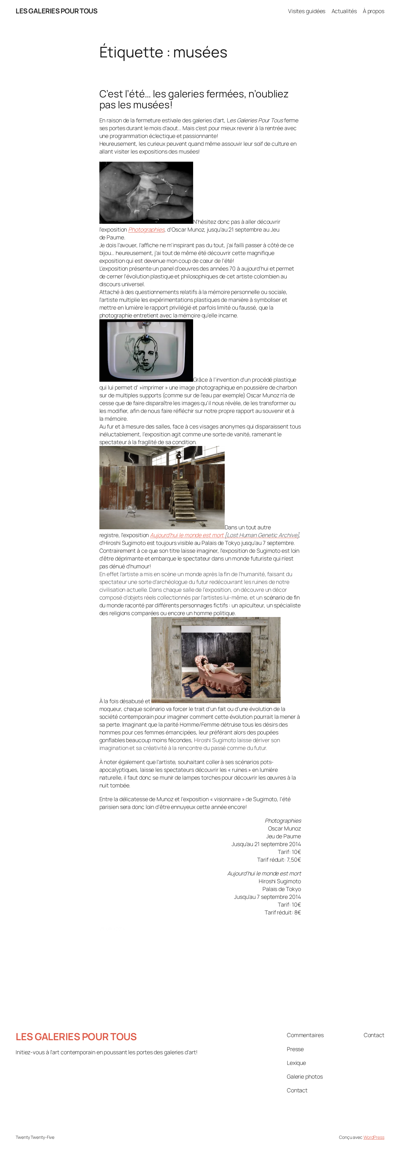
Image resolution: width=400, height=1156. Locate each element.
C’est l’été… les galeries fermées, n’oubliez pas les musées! (194, 99)
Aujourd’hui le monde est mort (224, 535)
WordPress (373, 1137)
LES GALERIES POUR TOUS (56, 11)
